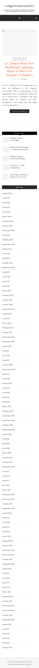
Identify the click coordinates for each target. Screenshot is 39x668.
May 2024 (6, 258)
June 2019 (6, 393)
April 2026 (6, 212)
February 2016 (7, 541)
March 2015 (6, 592)
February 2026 (7, 221)
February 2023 (7, 295)
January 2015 (7, 601)
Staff (25, 79)
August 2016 (7, 513)
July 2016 (5, 518)
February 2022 (7, 328)
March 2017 (6, 490)
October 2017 (7, 462)
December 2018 (8, 416)
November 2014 (8, 610)
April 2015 (6, 587)
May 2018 (5, 444)
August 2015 (7, 569)
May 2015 (5, 583)
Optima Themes (25, 664)
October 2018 (7, 425)
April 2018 (6, 448)
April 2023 (6, 286)
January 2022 (7, 332)
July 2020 (6, 374)
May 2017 (5, 481)
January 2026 (7, 226)
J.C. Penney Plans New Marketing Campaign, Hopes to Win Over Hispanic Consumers (19, 69)
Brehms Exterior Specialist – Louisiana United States (19, 148)
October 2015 (7, 559)
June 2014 (6, 634)
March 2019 (6, 406)
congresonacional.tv (19, 5)
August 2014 (7, 624)
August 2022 (7, 314)
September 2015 (8, 564)
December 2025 (8, 230)
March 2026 (6, 216)
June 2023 (6, 277)
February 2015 (7, 596)
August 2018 (7, 434)
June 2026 (6, 203)
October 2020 (7, 365)
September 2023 (8, 267)
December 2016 (8, 495)
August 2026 (7, 193)
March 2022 (6, 323)
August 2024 (7, 249)
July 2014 (5, 629)
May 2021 (5, 360)
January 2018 (7, 457)
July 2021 (5, 351)
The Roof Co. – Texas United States (17, 167)
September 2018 (8, 430)
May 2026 (6, 207)
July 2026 (5, 198)
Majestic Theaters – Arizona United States (17, 158)
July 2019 (5, 388)
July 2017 (5, 471)
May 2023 (6, 281)
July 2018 (5, 439)
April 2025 (6, 235)
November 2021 (8, 342)
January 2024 (7, 263)
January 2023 (7, 300)
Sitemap (29, 662)
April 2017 (6, 485)
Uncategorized (19, 59)
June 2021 (6, 356)
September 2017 (8, 467)
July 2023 (5, 272)
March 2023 (6, 291)
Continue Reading (19, 111)
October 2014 (7, 615)
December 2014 (8, 606)
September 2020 (8, 369)
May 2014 (5, 638)
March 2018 (6, 453)
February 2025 (7, 240)
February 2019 (7, 411)
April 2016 (6, 532)
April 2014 (6, 643)
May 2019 (5, 397)
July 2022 (5, 318)
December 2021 (8, 337)
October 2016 (7, 504)
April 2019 (6, 402)
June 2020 (6, 379)
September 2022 (8, 309)
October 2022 (7, 305)
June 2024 (6, 254)
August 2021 (7, 346)
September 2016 (8, 508)
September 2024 (8, 244)
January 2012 (7, 647)
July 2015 (5, 573)
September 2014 (8, 620)
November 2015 (8, 555)
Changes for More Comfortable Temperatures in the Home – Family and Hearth (17, 139)
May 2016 (5, 527)
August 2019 (7, 383)
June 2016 (6, 522)
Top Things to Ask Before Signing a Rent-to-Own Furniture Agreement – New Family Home (19, 176)
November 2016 (8, 499)
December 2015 (8, 550)
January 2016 (7, 546)
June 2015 (6, 578)
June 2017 (6, 476)
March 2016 (6, 536)
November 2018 (8, 420)
